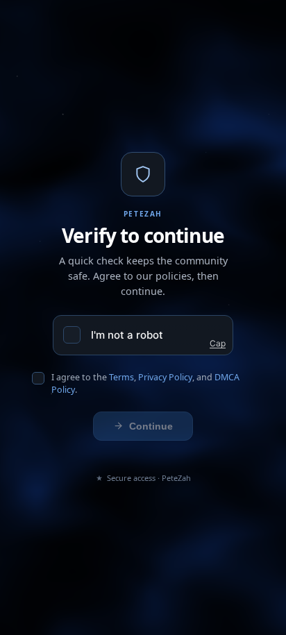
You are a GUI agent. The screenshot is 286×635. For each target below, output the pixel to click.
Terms (121, 377)
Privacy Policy (165, 377)
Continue (151, 426)
